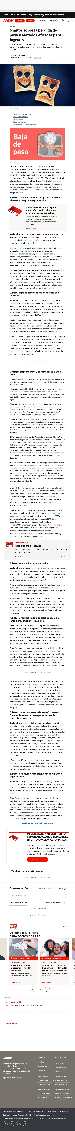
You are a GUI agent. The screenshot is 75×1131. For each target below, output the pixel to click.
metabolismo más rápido (33, 323)
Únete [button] (20, 20)
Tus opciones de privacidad (57, 1118)
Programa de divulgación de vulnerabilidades (18, 1118)
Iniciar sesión (42, 888)
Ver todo (64, 557)
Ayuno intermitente (20, 117)
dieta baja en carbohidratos (44, 568)
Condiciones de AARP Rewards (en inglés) (17, 1115)
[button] (69, 14)
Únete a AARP (31, 228)
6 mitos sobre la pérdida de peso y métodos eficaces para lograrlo (35, 35)
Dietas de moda (18, 119)
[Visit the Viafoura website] (42, 915)
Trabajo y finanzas (22, 542)
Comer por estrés (19, 122)
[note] (37, 108)
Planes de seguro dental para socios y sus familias (54, 974)
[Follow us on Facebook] (5, 1123)
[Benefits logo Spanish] (9, 546)
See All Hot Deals (12, 1023)
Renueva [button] (30, 20)
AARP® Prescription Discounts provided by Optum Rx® (21, 967)
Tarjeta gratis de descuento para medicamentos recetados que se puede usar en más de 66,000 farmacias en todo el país (22, 974)
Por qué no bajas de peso (22, 114)
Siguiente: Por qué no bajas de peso (37, 823)
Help (62, 20)
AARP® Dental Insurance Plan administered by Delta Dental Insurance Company (54, 967)
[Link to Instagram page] (18, 1123)
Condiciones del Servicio (35, 1111)
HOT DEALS (12, 1002)
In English (38, 58)
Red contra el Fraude (28, 545)
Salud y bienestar (18, 962)
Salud (12, 26)
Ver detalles (20, 557)
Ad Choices (40, 1118)
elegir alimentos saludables (37, 684)
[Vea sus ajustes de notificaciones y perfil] (65, 902)
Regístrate (42, 20)
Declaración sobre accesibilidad (57, 1111)
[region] (37, 903)
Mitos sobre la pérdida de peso (24, 124)
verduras (29, 251)
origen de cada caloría (29, 240)
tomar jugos (50, 804)
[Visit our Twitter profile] (11, 1123)
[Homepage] (8, 20)
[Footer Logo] (15, 1058)
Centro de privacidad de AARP (13, 1111)
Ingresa (52, 21)
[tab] (18, 903)
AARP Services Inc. (61, 1072)
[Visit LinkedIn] (25, 1123)
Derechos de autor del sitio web (44, 1115)
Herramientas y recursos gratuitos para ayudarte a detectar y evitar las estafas (41, 550)
